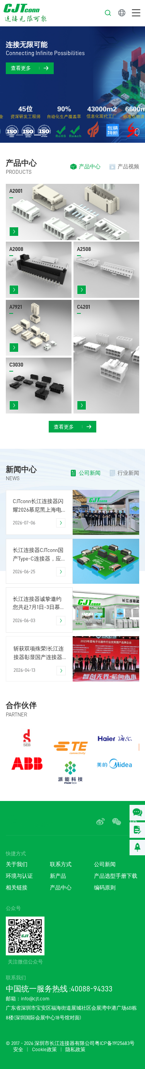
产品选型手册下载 (115, 876)
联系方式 (61, 864)
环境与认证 (19, 876)
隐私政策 (75, 1049)
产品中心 (61, 887)
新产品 (58, 876)
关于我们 (16, 864)
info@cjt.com (35, 998)
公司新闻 (105, 864)
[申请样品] (137, 830)
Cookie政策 (44, 1049)
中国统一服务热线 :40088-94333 (59, 989)
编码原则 (105, 887)
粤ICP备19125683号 (115, 1043)
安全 (18, 1049)
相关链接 (16, 887)
